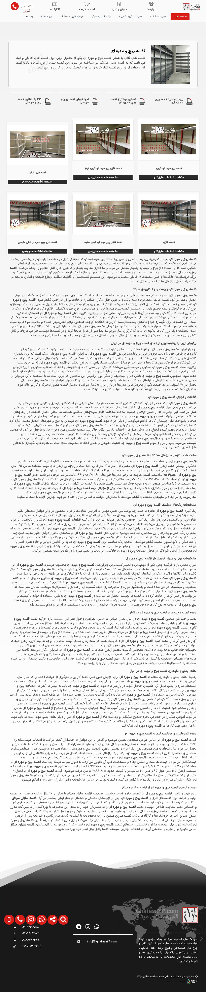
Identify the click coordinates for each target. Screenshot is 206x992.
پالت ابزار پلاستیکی (100, 17)
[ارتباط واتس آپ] (39, 940)
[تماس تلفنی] (17, 940)
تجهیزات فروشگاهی (131, 17)
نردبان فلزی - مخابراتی (71, 17)
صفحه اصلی (180, 17)
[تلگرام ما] (78, 926)
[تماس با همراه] (7, 940)
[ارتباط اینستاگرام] (28, 940)
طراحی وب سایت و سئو (177, 981)
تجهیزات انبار (158, 17)
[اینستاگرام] (87, 926)
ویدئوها (29, 17)
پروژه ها (47, 17)
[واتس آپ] (96, 926)
